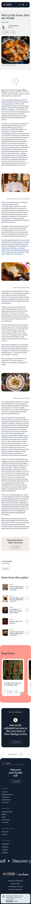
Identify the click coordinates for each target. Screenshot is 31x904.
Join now (17, 781)
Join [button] (23, 4)
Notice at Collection (15, 889)
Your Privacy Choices (15, 886)
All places (5, 802)
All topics (5, 822)
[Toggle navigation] (26, 4)
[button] (19, 4)
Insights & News (7, 811)
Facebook (5, 847)
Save (7, 32)
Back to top (12, 754)
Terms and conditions (15, 881)
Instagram (5, 844)
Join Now (17, 742)
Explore (8, 763)
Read (10, 691)
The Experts (5, 797)
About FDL (5, 831)
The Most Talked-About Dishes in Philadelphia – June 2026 (16, 588)
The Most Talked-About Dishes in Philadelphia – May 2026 (16, 599)
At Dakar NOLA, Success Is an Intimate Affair (12, 684)
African (5, 568)
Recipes (4, 814)
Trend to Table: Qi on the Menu (15, 622)
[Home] (7, 4)
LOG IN (16, 901)
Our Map (4, 791)
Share (17, 547)
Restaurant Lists (7, 794)
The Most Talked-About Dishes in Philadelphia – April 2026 (16, 633)
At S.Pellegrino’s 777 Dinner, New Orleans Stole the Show (15, 610)
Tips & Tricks (6, 819)
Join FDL (4, 834)
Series (4, 817)
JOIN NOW (9, 901)
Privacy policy (15, 883)
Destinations (6, 799)
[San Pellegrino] (23, 875)
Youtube (4, 849)
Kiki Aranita (14, 25)
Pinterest (5, 852)
